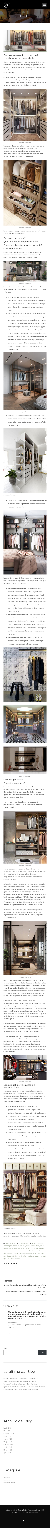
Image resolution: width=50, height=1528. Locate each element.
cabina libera (16, 1248)
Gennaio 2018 (8, 1444)
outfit (42, 1253)
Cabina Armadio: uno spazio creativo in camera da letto (21, 1389)
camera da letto (26, 1248)
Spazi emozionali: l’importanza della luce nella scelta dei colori (24, 1387)
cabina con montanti (32, 1246)
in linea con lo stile (31, 149)
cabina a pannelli (9, 1246)
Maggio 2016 (7, 1450)
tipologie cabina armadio (11, 1259)
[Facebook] (11, 1263)
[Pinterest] (14, 1263)
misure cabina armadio (32, 1253)
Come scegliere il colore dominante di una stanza (19, 1381)
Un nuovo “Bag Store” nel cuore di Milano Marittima (20, 1384)
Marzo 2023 (7, 1431)
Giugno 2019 (7, 1439)
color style (6, 1477)
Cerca (5, 1348)
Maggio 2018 (7, 1442)
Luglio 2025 (7, 1428)
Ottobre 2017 (7, 1447)
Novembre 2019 (8, 1434)
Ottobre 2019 (7, 1436)
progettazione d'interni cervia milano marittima (18, 1256)
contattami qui (41, 1236)
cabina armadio (20, 1246)
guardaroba (18, 1251)
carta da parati (41, 628)
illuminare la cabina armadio (31, 1251)
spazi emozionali (40, 1256)
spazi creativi (23, 1243)
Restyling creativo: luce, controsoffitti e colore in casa (20, 1379)
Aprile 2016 (7, 1453)
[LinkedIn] (16, 1263)
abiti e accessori (37, 1243)
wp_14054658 (10, 1243)
